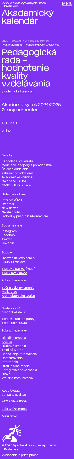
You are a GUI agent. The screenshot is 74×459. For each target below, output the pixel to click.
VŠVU (5, 41)
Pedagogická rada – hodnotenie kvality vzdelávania (30, 45)
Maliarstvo (9, 291)
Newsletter (10, 208)
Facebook (9, 235)
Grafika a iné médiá (16, 366)
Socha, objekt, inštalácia (19, 354)
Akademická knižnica (17, 177)
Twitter (7, 239)
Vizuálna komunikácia (17, 378)
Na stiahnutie (11, 212)
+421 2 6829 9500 (14, 323)
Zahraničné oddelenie (18, 173)
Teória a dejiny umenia (18, 287)
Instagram (9, 231)
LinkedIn (8, 243)
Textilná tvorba (12, 350)
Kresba (7, 342)
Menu (67, 3)
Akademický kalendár (37, 41)
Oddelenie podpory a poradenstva (27, 165)
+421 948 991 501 (13, 319)
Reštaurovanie (12, 358)
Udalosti (16, 41)
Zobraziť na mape (14, 280)
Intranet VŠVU (12, 200)
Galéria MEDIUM (14, 181)
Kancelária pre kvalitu (17, 161)
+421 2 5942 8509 (14, 401)
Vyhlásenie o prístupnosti (20, 455)
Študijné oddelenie (15, 169)
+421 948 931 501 (13, 269)
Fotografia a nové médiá (19, 370)
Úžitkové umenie (14, 346)
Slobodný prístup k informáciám (25, 216)
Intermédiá (10, 362)
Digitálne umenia (14, 338)
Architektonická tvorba (18, 296)
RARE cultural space (16, 185)
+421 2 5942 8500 (14, 273)
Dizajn (6, 374)
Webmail (8, 204)
